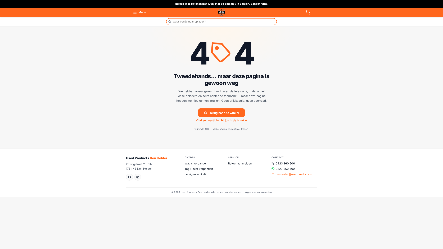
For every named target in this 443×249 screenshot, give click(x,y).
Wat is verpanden (196, 163)
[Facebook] (129, 177)
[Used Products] (221, 12)
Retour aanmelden (240, 163)
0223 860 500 (285, 163)
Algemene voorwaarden (258, 192)
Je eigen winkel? (195, 174)
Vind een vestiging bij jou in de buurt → (221, 120)
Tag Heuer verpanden (199, 168)
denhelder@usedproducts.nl (294, 174)
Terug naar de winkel (224, 113)
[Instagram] (137, 177)
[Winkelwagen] (307, 12)
